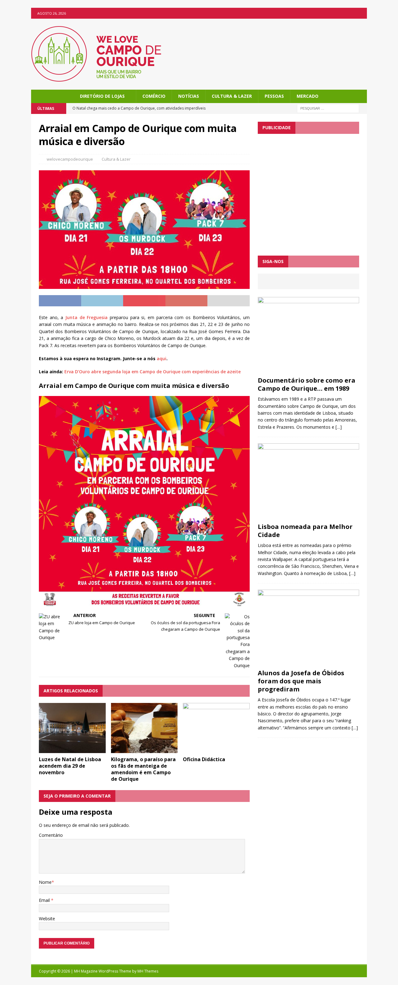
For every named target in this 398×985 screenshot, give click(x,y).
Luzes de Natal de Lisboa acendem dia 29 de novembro (70, 766)
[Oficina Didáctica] (216, 749)
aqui (161, 358)
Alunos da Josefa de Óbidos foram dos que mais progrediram (301, 681)
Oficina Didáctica (204, 759)
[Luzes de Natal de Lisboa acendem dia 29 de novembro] (72, 749)
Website (47, 918)
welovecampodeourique (70, 159)
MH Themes (147, 971)
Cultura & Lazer (232, 96)
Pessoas (274, 96)
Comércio (153, 96)
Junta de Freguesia (86, 317)
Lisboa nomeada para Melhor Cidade (305, 530)
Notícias (188, 96)
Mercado (307, 96)
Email (45, 900)
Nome (45, 882)
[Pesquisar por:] (328, 108)
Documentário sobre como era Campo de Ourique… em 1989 (306, 384)
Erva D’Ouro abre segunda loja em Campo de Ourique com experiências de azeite (152, 372)
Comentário (51, 835)
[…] (339, 427)
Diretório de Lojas (102, 96)
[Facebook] (361, 13)
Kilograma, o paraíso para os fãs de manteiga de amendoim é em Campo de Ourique (143, 769)
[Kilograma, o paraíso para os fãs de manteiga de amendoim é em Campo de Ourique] (144, 749)
